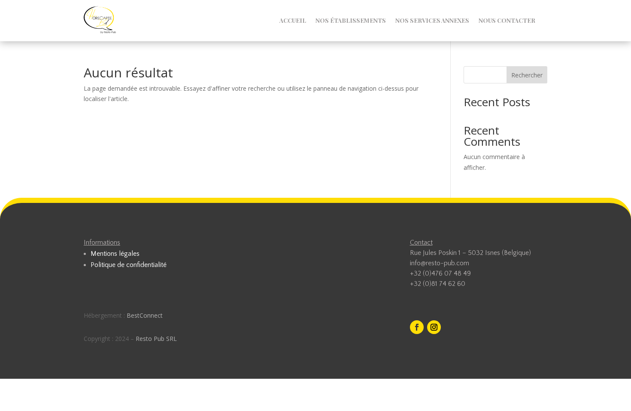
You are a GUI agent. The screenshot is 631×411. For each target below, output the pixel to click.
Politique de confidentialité (129, 265)
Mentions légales (115, 254)
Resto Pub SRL (156, 338)
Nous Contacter (507, 21)
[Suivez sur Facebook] (417, 327)
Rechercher (527, 75)
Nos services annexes (432, 21)
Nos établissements (351, 21)
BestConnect (145, 315)
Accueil (292, 21)
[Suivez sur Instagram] (434, 327)
